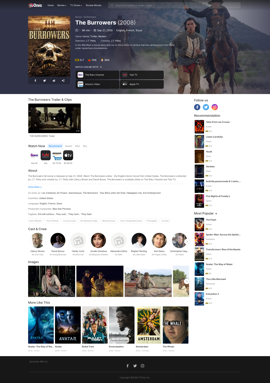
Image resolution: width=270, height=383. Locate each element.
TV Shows (75, 5)
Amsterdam (142, 346)
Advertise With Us (38, 361)
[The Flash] (199, 224)
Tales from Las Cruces (218, 122)
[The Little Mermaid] (199, 284)
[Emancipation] (122, 324)
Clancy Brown (37, 251)
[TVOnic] (35, 5)
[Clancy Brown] (37, 240)
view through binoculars (131, 221)
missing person (108, 221)
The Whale (168, 346)
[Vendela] (199, 171)
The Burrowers (89, 17)
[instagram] (215, 109)
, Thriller (93, 36)
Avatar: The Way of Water (41, 346)
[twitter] (206, 109)
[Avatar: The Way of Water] (41, 324)
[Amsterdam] (148, 324)
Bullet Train (88, 346)
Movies (61, 5)
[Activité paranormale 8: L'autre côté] (199, 186)
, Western (101, 36)
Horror (86, 36)
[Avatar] (68, 324)
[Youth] (199, 156)
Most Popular (204, 213)
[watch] (49, 46)
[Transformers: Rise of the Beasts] (199, 254)
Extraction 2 (212, 294)
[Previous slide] (30, 241)
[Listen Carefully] (199, 141)
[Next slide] (187, 241)
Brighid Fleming (139, 251)
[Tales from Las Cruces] (199, 127)
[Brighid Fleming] (139, 240)
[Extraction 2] (199, 299)
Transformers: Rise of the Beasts (223, 249)
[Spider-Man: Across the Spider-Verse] (199, 239)
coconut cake (69, 221)
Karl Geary (159, 251)
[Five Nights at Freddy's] (199, 201)
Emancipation (116, 346)
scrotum (165, 221)
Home (51, 5)
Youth (209, 151)
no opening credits (89, 221)
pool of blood (52, 221)
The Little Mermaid (216, 279)
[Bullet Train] (95, 324)
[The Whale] (175, 324)
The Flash (211, 219)
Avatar (58, 346)
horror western (35, 221)
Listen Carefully (214, 136)
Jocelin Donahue (98, 251)
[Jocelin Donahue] (98, 240)
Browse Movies (93, 5)
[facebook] (197, 109)
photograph (152, 221)
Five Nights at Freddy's (218, 196)
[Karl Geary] (159, 240)
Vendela (210, 166)
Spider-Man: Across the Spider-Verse (223, 234)
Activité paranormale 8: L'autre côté (223, 181)
